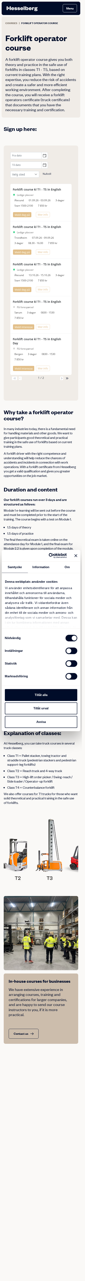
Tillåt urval (40, 708)
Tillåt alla (41, 695)
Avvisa (41, 722)
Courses (11, 23)
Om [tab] (67, 567)
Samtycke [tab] (15, 567)
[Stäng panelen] (75, 555)
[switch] (71, 650)
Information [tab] (40, 567)
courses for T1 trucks (36, 794)
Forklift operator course (39, 23)
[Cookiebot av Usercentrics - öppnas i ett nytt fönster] (50, 555)
